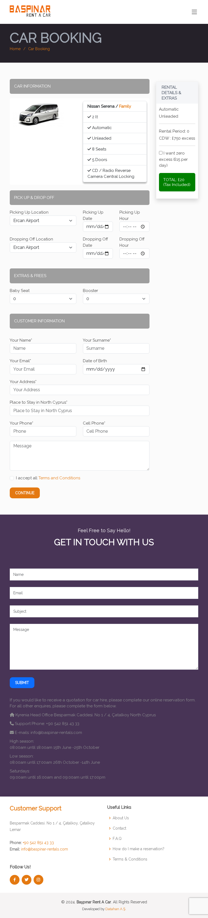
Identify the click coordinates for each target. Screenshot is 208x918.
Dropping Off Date (95, 242)
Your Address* (23, 381)
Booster (90, 290)
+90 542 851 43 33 (38, 842)
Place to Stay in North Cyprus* (38, 402)
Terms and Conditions (59, 478)
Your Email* (20, 360)
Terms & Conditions (130, 859)
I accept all (48, 478)
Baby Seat (20, 290)
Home (15, 49)
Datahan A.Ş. (115, 909)
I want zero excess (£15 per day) (173, 159)
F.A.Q (117, 838)
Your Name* (21, 340)
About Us (121, 818)
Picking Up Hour (129, 215)
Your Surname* (97, 340)
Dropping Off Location (31, 239)
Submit (22, 683)
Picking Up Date (93, 215)
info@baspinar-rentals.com (44, 849)
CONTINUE (24, 493)
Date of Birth (95, 360)
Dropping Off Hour (132, 242)
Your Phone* (21, 423)
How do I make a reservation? (138, 849)
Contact (119, 828)
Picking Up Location (29, 212)
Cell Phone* (94, 423)
